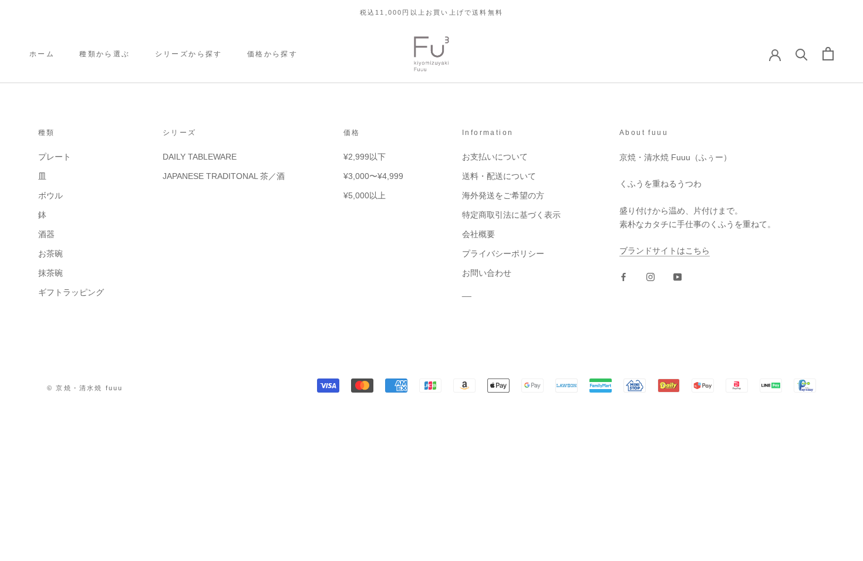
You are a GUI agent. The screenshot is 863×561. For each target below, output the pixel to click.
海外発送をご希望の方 (503, 195)
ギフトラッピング (71, 292)
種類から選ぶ (104, 54)
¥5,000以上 (364, 195)
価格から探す (272, 54)
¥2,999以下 (364, 156)
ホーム (42, 54)
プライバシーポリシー (503, 253)
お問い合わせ (486, 273)
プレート (54, 156)
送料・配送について (499, 176)
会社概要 (478, 234)
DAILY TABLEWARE (200, 156)
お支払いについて (495, 156)
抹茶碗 (50, 273)
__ (466, 292)
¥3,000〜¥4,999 (373, 176)
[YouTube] (677, 276)
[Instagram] (650, 276)
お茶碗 (50, 253)
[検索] (801, 54)
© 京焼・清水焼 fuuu (85, 387)
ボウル (50, 195)
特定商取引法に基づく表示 (511, 214)
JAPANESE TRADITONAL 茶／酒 (224, 176)
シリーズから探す (189, 54)
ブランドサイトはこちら (664, 250)
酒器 (46, 234)
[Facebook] (623, 276)
